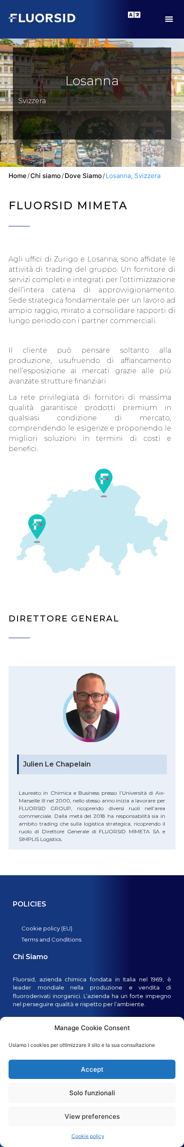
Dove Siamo (83, 176)
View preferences (92, 1116)
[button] (169, 18)
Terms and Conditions (51, 939)
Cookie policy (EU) (46, 928)
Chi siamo (45, 176)
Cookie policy (87, 1136)
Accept (92, 1069)
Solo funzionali (92, 1093)
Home (18, 176)
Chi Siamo (30, 957)
